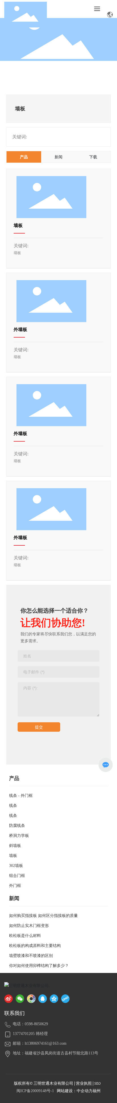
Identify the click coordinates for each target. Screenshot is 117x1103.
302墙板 (16, 865)
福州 (97, 1091)
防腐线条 (17, 825)
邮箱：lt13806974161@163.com (39, 1043)
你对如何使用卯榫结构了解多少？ (39, 966)
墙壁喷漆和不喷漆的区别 (31, 956)
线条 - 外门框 (21, 795)
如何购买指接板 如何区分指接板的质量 (43, 915)
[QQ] (42, 998)
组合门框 (17, 875)
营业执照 (84, 1083)
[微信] (20, 998)
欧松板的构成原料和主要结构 (35, 946)
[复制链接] (65, 998)
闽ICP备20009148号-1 (35, 1091)
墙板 (18, 225)
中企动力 (85, 1091)
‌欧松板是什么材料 (25, 936)
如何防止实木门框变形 (29, 926)
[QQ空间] (54, 998)
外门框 (15, 885)
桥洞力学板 (19, 835)
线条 (13, 805)
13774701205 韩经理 (30, 1034)
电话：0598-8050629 (30, 1024)
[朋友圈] (31, 998)
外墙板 (20, 329)
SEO (97, 1083)
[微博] (8, 998)
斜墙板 (15, 845)
